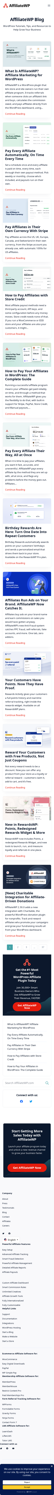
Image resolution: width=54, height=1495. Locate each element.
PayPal (5, 1368)
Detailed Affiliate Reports (14, 1267)
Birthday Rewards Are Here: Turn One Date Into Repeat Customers (26, 532)
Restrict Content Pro (11, 1390)
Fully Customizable (11, 1305)
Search (47, 1083)
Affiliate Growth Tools (12, 1296)
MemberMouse (9, 1386)
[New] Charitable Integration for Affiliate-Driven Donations (25, 897)
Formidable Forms (11, 1408)
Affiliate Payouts (10, 1272)
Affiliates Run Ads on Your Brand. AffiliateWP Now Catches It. (26, 604)
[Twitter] (31, 1101)
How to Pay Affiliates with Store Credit (26, 297)
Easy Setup (7, 1249)
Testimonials (8, 1207)
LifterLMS (6, 1435)
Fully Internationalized (13, 1300)
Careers (5, 1225)
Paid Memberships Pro (13, 1395)
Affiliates (6, 1221)
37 (43, 947)
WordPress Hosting (11, 1327)
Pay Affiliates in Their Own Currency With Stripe (26, 229)
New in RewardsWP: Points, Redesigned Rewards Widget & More (25, 828)
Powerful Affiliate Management (17, 1263)
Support (6, 1314)
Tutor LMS (7, 1440)
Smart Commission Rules (14, 1287)
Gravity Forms (9, 1413)
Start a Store (8, 1341)
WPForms (6, 1404)
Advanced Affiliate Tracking (15, 1254)
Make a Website (9, 1336)
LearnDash (7, 1431)
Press (4, 1203)
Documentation (9, 1318)
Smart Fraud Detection (13, 1258)
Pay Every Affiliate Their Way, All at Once (25, 453)
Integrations (8, 1323)
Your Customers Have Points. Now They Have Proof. (24, 684)
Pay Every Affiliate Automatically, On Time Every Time (24, 155)
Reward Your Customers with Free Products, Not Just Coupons (25, 756)
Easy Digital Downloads (13, 1363)
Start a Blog (7, 1332)
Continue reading (15, 113)
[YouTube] (14, 1448)
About (5, 1198)
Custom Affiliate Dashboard (15, 1282)
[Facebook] (22, 1101)
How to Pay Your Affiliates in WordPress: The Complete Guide (26, 375)
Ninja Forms (8, 1417)
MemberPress (9, 1381)
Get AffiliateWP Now (27, 1007)
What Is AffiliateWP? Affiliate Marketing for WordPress (23, 75)
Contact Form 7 (9, 1422)
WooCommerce (9, 1359)
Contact (5, 1216)
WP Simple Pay (9, 1372)
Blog (4, 1212)
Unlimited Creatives (11, 1291)
